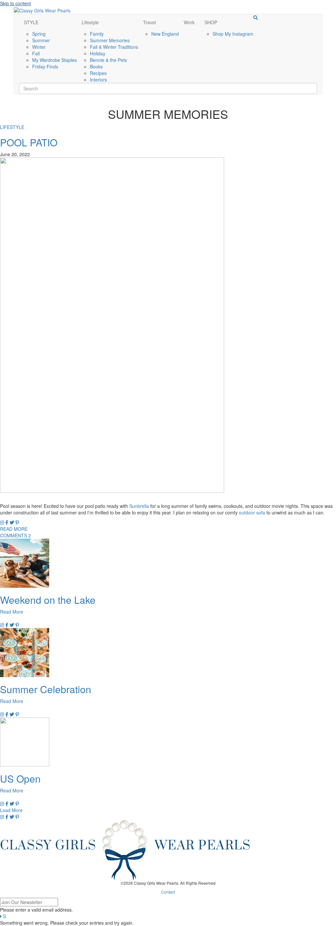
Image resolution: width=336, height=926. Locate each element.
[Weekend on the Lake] (24, 562)
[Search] (255, 17)
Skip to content (15, 3)
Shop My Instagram (233, 33)
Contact (168, 892)
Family (97, 33)
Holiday (97, 53)
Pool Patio (28, 142)
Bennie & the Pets (108, 60)
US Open (20, 778)
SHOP (210, 22)
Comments (15, 535)
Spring (39, 33)
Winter (39, 47)
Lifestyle (90, 22)
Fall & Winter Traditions (114, 47)
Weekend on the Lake (47, 600)
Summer (41, 40)
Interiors (98, 79)
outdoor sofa (252, 512)
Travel (149, 22)
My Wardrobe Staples (54, 60)
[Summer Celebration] (24, 652)
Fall (36, 53)
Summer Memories (110, 40)
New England (165, 33)
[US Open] (24, 741)
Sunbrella (139, 506)
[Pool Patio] (112, 324)
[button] (11, 810)
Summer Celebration (45, 689)
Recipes (98, 73)
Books (96, 66)
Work (189, 22)
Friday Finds (45, 66)
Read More (14, 529)
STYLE (31, 22)
